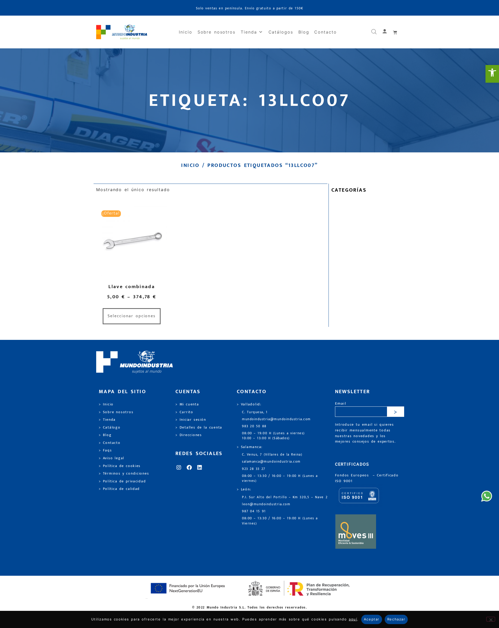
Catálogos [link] (280, 32)
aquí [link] (353, 619)
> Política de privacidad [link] (122, 481)
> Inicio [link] (106, 404)
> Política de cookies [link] (120, 466)
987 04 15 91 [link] (254, 511)
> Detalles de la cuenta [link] (198, 427)
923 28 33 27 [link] (253, 469)
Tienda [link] (249, 32)
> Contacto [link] (110, 443)
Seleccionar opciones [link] (132, 316)
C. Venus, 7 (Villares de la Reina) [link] (272, 454)
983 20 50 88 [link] (254, 426)
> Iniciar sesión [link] (190, 420)
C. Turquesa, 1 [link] (255, 412)
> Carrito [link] (184, 412)
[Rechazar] (490, 619)
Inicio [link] (185, 32)
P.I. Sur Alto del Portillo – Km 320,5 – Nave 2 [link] (284, 497)
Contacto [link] (325, 32)
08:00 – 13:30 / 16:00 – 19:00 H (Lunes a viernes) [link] (280, 478)
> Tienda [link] (107, 420)
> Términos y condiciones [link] (124, 473)
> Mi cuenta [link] (187, 404)
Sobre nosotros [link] (216, 32)
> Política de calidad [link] (119, 489)
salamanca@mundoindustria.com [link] (271, 461)
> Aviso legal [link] (111, 458)
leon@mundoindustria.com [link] (266, 504)
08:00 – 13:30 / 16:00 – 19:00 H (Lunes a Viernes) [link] (280, 521)
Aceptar (371, 619)
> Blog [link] (105, 435)
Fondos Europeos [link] (353, 475)
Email (340, 404)
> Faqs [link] (105, 450)
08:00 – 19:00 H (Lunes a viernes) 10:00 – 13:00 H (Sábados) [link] (273, 436)
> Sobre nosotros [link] (116, 412)
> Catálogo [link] (110, 427)
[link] (492, 74)
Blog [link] (303, 32)
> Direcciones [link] (188, 435)
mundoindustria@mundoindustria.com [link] (276, 419)
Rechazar (396, 619)
